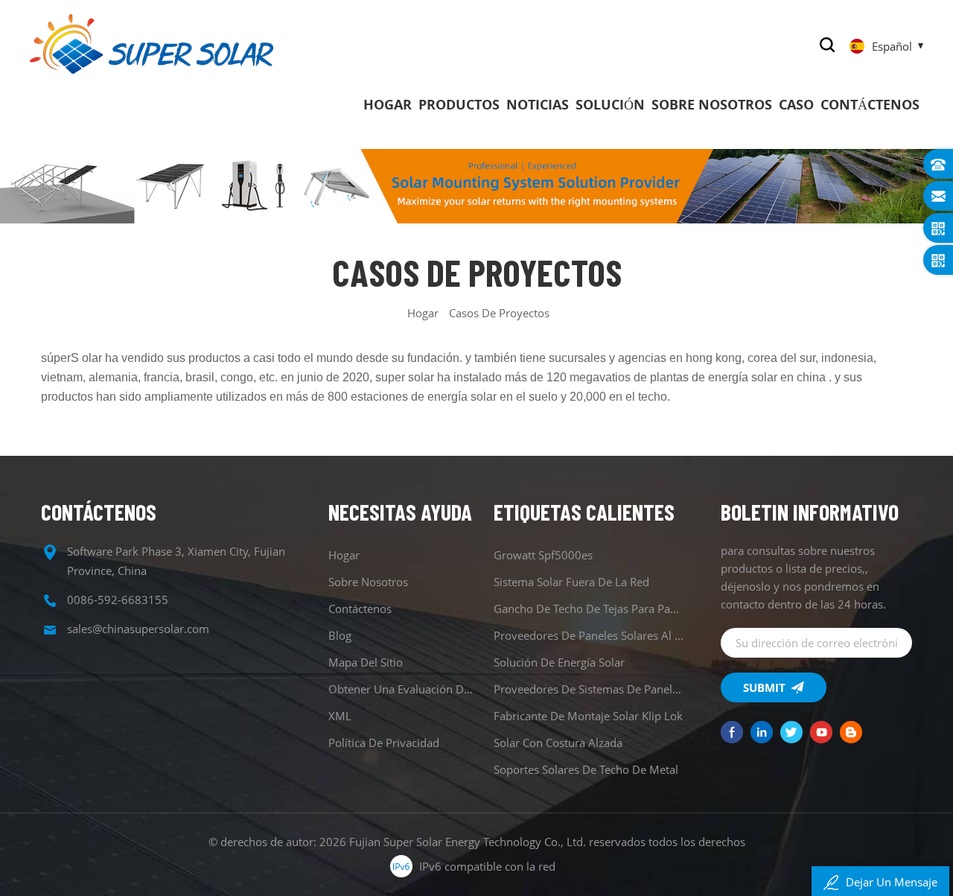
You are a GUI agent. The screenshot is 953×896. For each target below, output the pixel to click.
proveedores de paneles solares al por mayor (589, 635)
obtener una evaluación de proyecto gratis (402, 688)
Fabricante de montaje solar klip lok (588, 715)
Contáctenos (869, 104)
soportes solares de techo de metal (586, 769)
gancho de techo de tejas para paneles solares (589, 608)
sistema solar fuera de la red (571, 581)
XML (339, 715)
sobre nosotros (711, 104)
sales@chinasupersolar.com (138, 628)
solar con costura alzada (558, 742)
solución (610, 104)
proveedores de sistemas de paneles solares (589, 688)
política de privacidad (383, 742)
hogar (387, 104)
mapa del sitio (365, 662)
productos (459, 104)
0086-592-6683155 (117, 599)
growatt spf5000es (543, 554)
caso (796, 104)
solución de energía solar (559, 662)
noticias (537, 104)
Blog (339, 635)
